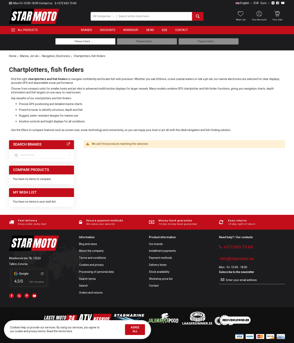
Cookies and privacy (91, 265)
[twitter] (19, 295)
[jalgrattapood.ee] (163, 324)
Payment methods (160, 258)
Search (83, 286)
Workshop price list (161, 279)
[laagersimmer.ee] (197, 324)
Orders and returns (91, 293)
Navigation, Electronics (56, 56)
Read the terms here (59, 331)
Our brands (156, 244)
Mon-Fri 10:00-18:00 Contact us (32, 3)
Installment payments (162, 251)
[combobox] (160, 16)
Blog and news (88, 244)
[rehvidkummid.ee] (233, 324)
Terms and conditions (92, 258)
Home (12, 56)
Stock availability (159, 272)
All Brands (68, 144)
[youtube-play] (34, 295)
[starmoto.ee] (34, 16)
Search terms (87, 279)
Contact (154, 286)
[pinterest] (26, 295)
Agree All (135, 329)
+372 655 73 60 (66, 3)
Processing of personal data (96, 272)
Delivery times (158, 265)
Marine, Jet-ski (29, 56)
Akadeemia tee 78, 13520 (25, 258)
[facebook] (11, 295)
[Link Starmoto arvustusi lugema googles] (29, 287)
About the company (91, 251)
